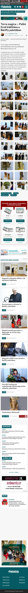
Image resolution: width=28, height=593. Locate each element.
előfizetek (7, 220)
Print (7, 215)
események (12, 14)
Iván (16, 33)
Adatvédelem (6, 577)
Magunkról (22, 580)
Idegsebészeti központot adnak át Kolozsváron (14, 449)
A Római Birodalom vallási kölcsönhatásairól (13, 468)
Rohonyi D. (12, 33)
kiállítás (16, 193)
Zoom (9, 35)
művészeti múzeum (6, 193)
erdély (4, 14)
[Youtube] (20, 7)
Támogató (8, 234)
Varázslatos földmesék (10, 412)
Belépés (16, 1)
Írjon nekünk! (6, 585)
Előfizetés (23, 1)
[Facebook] (15, 7)
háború (12, 11)
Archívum (22, 577)
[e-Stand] (22, 7)
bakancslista (20, 11)
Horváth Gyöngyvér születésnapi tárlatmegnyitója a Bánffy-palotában (13, 386)
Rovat (6, 35)
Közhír (4, 429)
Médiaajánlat (6, 582)
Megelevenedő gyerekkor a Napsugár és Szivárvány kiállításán (12, 332)
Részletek (7, 223)
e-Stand (20, 215)
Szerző (7, 33)
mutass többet (14, 472)
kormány (5, 11)
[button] (7, 75)
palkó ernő (13, 195)
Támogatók (22, 582)
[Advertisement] (14, 525)
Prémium (20, 234)
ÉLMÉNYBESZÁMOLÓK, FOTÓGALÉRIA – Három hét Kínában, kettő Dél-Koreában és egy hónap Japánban (17, 504)
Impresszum (6, 580)
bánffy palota (5, 195)
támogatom (7, 239)
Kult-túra (5, 416)
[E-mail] (17, 7)
